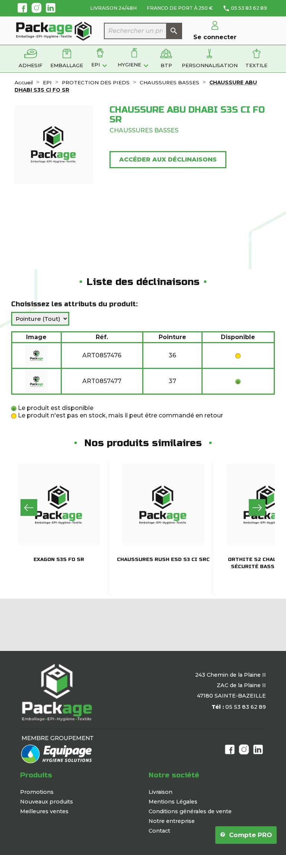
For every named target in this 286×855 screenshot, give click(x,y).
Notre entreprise (172, 821)
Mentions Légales (173, 801)
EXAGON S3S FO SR (59, 560)
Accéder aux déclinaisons (168, 159)
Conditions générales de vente (190, 811)
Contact (159, 830)
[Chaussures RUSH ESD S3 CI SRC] (163, 505)
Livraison (160, 792)
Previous (28, 507)
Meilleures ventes (44, 811)
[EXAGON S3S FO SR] (59, 505)
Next (257, 507)
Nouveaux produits (46, 801)
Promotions (37, 792)
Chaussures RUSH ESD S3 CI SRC (163, 560)
